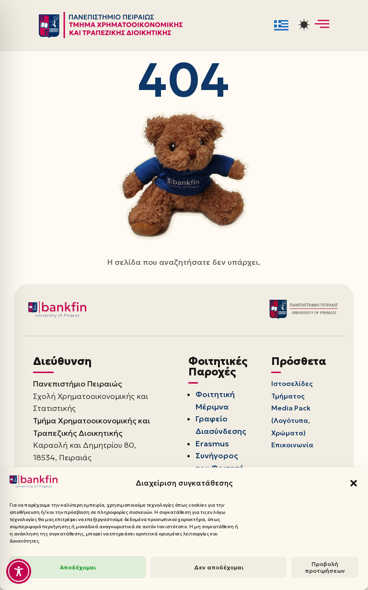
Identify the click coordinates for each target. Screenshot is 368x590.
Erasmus (212, 443)
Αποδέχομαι (78, 567)
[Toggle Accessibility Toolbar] (18, 571)
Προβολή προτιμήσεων (325, 567)
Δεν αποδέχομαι (218, 567)
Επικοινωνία (292, 445)
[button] (353, 483)
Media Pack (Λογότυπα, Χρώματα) (290, 420)
